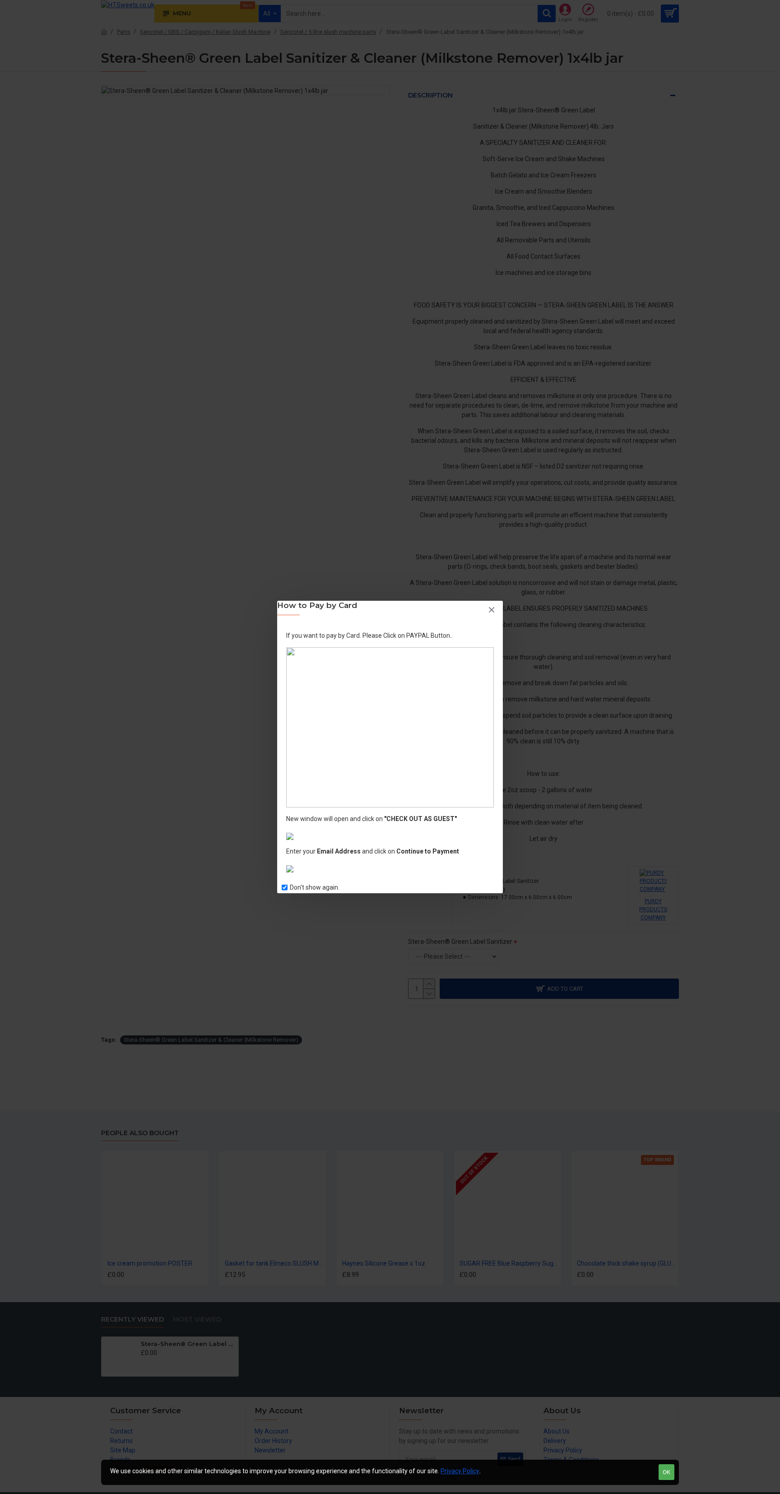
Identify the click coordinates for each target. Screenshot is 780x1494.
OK (666, 1472)
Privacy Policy (460, 1471)
